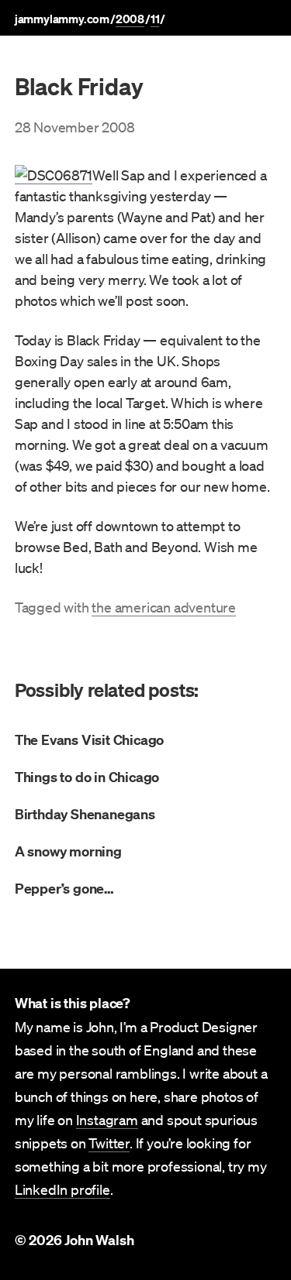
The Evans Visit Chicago (89, 740)
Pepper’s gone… (64, 888)
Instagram (107, 1119)
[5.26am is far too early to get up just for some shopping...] (53, 175)
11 (155, 18)
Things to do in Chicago (87, 777)
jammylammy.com (62, 18)
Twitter (109, 1142)
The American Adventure (164, 607)
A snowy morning (68, 851)
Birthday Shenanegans (85, 814)
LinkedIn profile (62, 1189)
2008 (130, 18)
